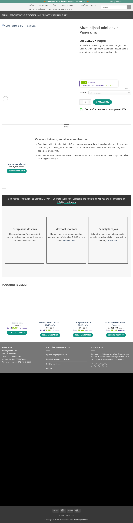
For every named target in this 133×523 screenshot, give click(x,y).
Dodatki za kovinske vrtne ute (23, 15)
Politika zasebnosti (53, 364)
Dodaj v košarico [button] (17, 332)
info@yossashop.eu (66, 202)
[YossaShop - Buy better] (13, 7)
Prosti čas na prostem (60, 9)
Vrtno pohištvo (37, 9)
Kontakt (119, 2)
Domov (5, 15)
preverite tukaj (68, 241)
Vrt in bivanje (67, 5)
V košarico (102, 102)
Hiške (31, 5)
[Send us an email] (101, 365)
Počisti (128, 88)
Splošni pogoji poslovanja (56, 355)
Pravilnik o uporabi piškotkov (58, 359)
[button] (126, 1)
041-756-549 (103, 199)
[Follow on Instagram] (97, 365)
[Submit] (129, 7)
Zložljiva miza (17, 323)
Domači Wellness (87, 5)
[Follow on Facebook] (93, 365)
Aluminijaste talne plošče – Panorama (116, 324)
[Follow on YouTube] (105, 365)
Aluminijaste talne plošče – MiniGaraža (50, 324)
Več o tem (112, 241)
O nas (111, 2)
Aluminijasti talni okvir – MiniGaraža (82, 324)
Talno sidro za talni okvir (16, 164)
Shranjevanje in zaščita (41, 14)
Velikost (82, 92)
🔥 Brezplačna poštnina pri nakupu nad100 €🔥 (66, 1)
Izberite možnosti (17, 171)
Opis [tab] (66, 127)
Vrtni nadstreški (47, 5)
